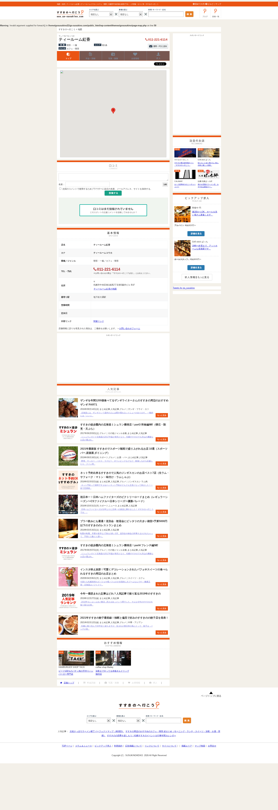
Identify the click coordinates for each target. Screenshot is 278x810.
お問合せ (212, 746)
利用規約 (118, 746)
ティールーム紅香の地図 (105, 289)
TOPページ (67, 746)
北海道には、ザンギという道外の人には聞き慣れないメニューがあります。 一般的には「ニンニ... (116, 414)
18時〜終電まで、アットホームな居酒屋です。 (204, 247)
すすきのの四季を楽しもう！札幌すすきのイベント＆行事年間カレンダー (141, 735)
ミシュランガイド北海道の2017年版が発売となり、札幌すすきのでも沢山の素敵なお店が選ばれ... (116, 438)
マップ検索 (200, 746)
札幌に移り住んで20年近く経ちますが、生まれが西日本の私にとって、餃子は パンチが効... (116, 627)
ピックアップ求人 (103, 746)
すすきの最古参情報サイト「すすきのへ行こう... (184, 164)
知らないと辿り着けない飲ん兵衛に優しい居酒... (208, 164)
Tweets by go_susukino (184, 288)
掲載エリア (186, 746)
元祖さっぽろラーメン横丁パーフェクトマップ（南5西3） (97, 731)
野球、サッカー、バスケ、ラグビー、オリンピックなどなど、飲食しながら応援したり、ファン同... (116, 462)
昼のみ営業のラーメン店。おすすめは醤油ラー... (208, 186)
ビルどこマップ (214, 4)
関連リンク (98, 321)
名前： (62, 184)
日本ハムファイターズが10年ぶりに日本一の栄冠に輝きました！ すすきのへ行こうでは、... (116, 510)
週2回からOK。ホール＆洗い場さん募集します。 (204, 213)
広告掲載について (133, 746)
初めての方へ (201, 4)
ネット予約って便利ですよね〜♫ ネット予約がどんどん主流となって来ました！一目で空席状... (116, 486)
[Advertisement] (113, 359)
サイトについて (169, 746)
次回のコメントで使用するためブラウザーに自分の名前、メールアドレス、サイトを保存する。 (107, 189)
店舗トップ (68, 56)
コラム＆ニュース (83, 746)
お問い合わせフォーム (129, 328)
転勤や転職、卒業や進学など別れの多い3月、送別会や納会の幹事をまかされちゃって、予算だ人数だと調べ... (116, 535)
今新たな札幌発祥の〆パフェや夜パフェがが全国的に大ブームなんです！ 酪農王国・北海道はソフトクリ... (115, 583)
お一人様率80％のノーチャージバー (185, 186)
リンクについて (152, 746)
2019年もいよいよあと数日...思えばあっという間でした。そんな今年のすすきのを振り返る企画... (116, 603)
